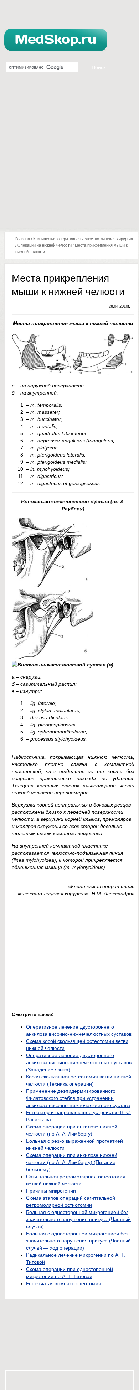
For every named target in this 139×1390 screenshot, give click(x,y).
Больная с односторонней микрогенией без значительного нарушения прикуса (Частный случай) (78, 1219)
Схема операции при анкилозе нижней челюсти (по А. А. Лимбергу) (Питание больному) (71, 1162)
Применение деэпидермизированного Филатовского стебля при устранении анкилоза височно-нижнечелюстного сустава (78, 1098)
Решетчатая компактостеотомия (63, 1283)
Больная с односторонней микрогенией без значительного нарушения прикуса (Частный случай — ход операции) (78, 1241)
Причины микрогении (51, 1191)
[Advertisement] (69, 155)
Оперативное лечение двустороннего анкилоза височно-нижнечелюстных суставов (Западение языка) (79, 1062)
